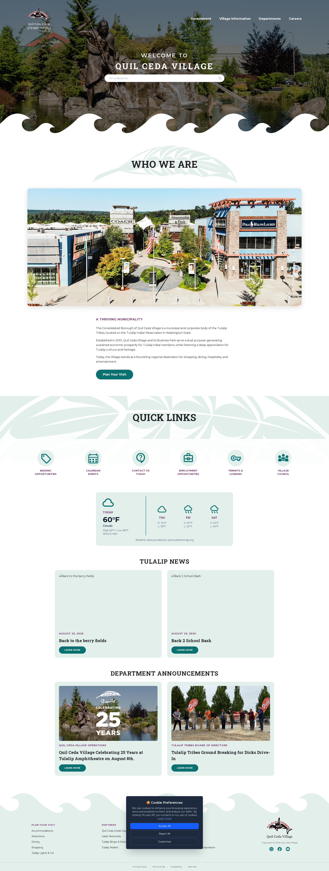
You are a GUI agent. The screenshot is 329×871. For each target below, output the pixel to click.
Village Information (235, 19)
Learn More (72, 650)
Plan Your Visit (114, 374)
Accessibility (176, 866)
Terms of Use (159, 866)
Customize (164, 841)
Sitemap (192, 866)
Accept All (164, 826)
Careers (295, 19)
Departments (270, 19)
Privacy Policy (140, 866)
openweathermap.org (180, 540)
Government (201, 19)
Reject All (164, 833)
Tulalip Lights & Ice (43, 853)
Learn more (164, 818)
